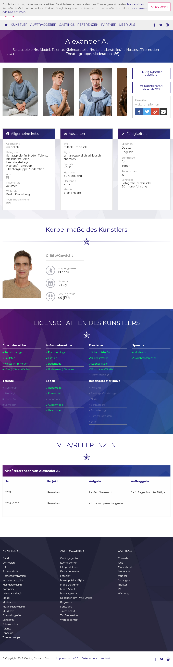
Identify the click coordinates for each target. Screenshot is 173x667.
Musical (122, 575)
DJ (4, 567)
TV (119, 589)
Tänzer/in (8, 633)
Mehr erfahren (135, 4)
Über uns (127, 25)
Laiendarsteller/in (12, 593)
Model (6, 597)
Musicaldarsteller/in (14, 606)
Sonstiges (66, 606)
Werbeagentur (69, 619)
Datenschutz (89, 658)
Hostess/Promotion (14, 575)
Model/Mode (125, 567)
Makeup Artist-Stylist (72, 580)
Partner (108, 25)
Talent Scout (67, 611)
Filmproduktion (69, 567)
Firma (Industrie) (70, 571)
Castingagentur (69, 558)
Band (6, 558)
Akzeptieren (159, 6)
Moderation (9, 602)
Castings (67, 25)
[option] (20, 92)
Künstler (19, 25)
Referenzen (87, 25)
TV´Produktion (69, 615)
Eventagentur (68, 562)
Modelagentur (68, 593)
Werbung (123, 593)
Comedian (9, 562)
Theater (122, 584)
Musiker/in (9, 611)
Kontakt (105, 658)
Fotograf (65, 575)
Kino (120, 562)
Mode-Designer (69, 584)
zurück (10, 54)
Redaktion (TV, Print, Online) (76, 597)
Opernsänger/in (12, 615)
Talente (7, 628)
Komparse (9, 589)
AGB (75, 658)
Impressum (63, 658)
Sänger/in (8, 619)
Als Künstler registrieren (153, 73)
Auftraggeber (43, 25)
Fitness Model (11, 571)
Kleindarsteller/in (12, 584)
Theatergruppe (11, 637)
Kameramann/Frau (13, 580)
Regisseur (66, 602)
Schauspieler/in (11, 624)
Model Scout (67, 589)
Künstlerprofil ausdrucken (153, 87)
